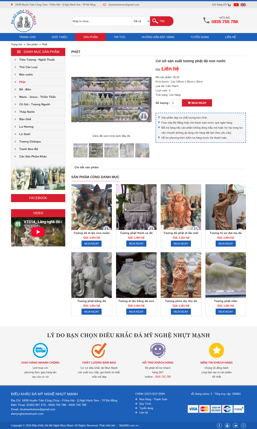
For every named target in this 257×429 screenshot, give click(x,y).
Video (38, 213)
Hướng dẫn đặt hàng (158, 37)
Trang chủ (27, 37)
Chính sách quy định (150, 393)
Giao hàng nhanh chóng (40, 362)
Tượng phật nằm (225, 301)
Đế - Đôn (25, 89)
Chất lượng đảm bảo (99, 362)
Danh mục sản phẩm (41, 52)
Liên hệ (230, 37)
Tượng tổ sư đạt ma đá (226, 233)
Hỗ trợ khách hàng (157, 362)
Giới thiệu (59, 37)
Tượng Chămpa (30, 141)
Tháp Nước (27, 111)
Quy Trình (145, 403)
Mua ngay (199, 102)
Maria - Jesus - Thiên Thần (37, 96)
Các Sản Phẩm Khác (33, 156)
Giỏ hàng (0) (219, 4)
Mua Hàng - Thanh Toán (153, 399)
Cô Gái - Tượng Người (34, 104)
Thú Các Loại (28, 67)
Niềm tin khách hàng (216, 362)
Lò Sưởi (24, 134)
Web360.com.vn (128, 425)
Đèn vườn (26, 74)
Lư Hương (26, 126)
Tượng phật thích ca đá (136, 233)
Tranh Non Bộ (28, 149)
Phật (44, 44)
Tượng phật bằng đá (91, 301)
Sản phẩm (90, 37)
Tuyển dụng (200, 37)
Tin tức (119, 37)
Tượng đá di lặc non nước (91, 233)
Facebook (38, 198)
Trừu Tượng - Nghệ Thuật (37, 59)
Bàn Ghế (25, 119)
